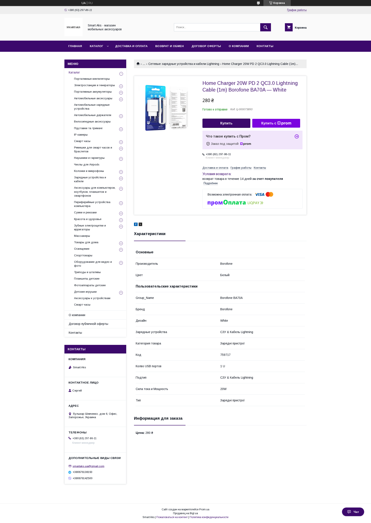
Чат (356, 512)
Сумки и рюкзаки (85, 212)
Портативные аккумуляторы (93, 91)
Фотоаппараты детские (90, 285)
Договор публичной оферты (88, 324)
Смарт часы (82, 141)
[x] (140, 225)
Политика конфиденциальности (209, 517)
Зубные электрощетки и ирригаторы (90, 227)
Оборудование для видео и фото (93, 263)
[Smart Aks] (73, 35)
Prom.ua (204, 509)
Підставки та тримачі (88, 128)
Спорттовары (83, 255)
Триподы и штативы (87, 272)
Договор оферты (206, 46)
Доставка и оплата (131, 46)
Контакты (265, 46)
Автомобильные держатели (92, 115)
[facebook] (136, 225)
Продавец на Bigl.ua (185, 513)
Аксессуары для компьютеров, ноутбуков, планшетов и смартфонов (95, 191)
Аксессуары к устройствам (92, 298)
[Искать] (265, 27)
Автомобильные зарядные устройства (91, 106)
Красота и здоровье (87, 219)
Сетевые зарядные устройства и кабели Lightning (183, 64)
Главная (75, 46)
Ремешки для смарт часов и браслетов (93, 149)
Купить (226, 123)
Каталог (96, 46)
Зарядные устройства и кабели (90, 179)
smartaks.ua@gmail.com (88, 466)
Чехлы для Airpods (86, 164)
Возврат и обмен (169, 46)
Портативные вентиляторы (92, 78)
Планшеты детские (86, 278)
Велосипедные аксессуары (92, 121)
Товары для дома (86, 242)
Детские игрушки (85, 291)
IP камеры (81, 134)
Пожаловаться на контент (172, 517)
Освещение (81, 248)
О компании (239, 46)
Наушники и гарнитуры (89, 157)
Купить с (268, 123)
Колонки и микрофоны (89, 171)
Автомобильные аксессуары (93, 98)
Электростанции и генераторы (94, 85)
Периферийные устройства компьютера (92, 204)
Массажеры (82, 235)
